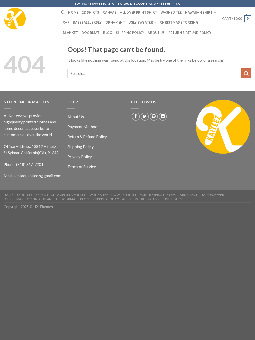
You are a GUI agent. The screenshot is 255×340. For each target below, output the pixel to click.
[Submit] (246, 73)
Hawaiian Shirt (199, 12)
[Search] (63, 12)
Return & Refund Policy (190, 33)
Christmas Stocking (179, 22)
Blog (107, 33)
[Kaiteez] (29, 18)
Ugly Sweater (140, 22)
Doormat (91, 33)
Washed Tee (171, 12)
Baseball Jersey (87, 22)
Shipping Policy (130, 33)
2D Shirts (90, 12)
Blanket (70, 33)
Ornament (115, 22)
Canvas (110, 12)
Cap (66, 22)
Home (73, 12)
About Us (156, 33)
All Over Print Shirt (138, 12)
